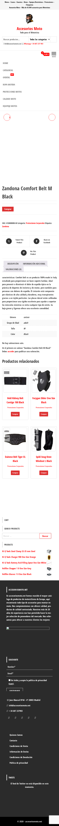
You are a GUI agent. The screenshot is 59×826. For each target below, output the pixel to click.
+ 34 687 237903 (16, 710)
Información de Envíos (19, 751)
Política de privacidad (19, 762)
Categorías (8, 70)
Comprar (7, 209)
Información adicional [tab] (34, 263)
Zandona (5, 226)
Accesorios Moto (29, 28)
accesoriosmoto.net (33, 821)
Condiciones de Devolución (21, 757)
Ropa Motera (9, 84)
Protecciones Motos (12, 91)
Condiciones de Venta (19, 746)
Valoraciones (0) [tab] (13, 269)
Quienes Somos (16, 734)
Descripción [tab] (12, 263)
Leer (11, 683)
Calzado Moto (9, 98)
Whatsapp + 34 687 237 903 (33, 43)
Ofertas (8, 76)
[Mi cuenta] (37, 54)
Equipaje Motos (10, 106)
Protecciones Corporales (35, 223)
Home (5, 63)
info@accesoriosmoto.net (19, 705)
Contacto (13, 740)
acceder (11, 351)
